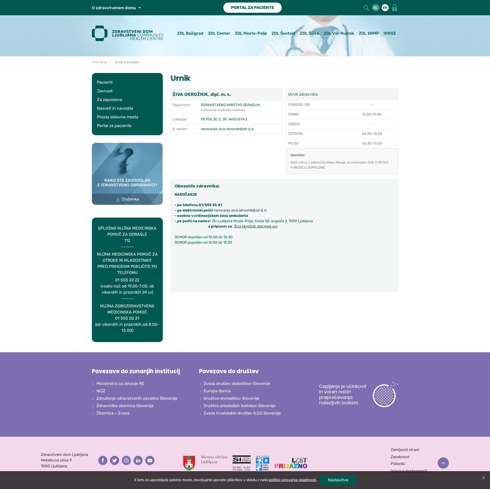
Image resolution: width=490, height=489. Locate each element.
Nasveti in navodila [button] (115, 108)
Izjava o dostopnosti (409, 471)
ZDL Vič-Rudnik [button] (339, 33)
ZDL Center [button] (219, 33)
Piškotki (398, 463)
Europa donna (217, 390)
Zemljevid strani (405, 449)
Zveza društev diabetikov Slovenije (237, 383)
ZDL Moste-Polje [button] (251, 33)
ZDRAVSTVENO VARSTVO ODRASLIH (230, 105)
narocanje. (222, 210)
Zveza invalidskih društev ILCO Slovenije (242, 413)
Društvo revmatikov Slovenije (231, 398)
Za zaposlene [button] (109, 99)
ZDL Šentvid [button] (283, 33)
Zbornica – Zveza (112, 413)
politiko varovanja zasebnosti (292, 480)
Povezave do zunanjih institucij (136, 371)
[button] (367, 7)
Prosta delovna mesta (117, 117)
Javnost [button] (105, 91)
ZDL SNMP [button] (369, 33)
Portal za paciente (114, 125)
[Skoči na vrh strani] (443, 463)
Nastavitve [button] (338, 480)
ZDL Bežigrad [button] (190, 33)
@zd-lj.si (259, 210)
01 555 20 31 (127, 318)
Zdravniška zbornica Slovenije (125, 405)
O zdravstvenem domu (114, 7)
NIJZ (100, 390)
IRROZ (390, 33)
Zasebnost (400, 457)
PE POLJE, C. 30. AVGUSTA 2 (224, 119)
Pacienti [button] (105, 82)
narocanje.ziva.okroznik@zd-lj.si (227, 129)
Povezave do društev (229, 371)
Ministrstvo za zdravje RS (120, 383)
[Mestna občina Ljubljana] (205, 462)
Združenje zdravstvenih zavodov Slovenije (136, 398)
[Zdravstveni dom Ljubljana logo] (129, 33)
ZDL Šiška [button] (309, 33)
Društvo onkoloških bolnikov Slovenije (239, 405)
